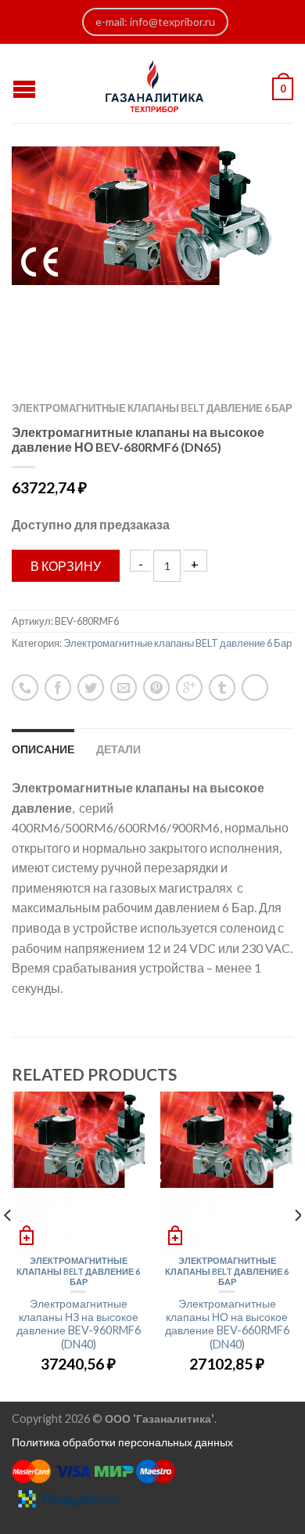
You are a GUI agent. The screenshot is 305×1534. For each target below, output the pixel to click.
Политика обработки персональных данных (122, 1442)
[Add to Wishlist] (254, 185)
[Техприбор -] (154, 83)
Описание (43, 749)
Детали (118, 749)
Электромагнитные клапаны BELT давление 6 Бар (152, 408)
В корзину (65, 565)
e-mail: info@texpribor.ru (155, 21)
